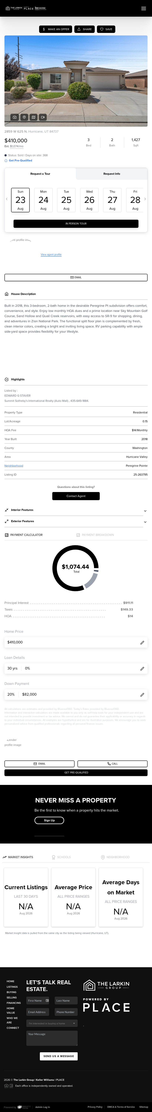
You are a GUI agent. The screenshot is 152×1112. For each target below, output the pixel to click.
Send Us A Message (59, 1056)
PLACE (60, 1079)
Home (10, 981)
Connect (13, 1028)
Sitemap (143, 1107)
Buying (11, 992)
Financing (14, 1003)
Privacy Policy (95, 1107)
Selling (12, 997)
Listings (12, 986)
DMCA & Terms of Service (121, 1107)
